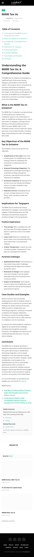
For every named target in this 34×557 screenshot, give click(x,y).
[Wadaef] (17, 3)
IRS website (22, 381)
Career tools (9, 427)
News (5, 545)
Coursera (8, 418)
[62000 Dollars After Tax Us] (17, 469)
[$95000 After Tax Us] (17, 501)
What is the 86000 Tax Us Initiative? (15, 39)
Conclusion (8, 59)
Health (11, 545)
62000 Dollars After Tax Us (11, 480)
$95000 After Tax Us (8, 513)
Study (26, 547)
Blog (21, 547)
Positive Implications (11, 50)
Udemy (7, 421)
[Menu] (3, 3)
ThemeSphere (26, 552)
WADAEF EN (10, 18)
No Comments (6, 21)
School (15, 547)
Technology (25, 545)
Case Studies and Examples (13, 56)
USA (3, 10)
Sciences (8, 547)
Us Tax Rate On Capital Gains (12, 488)
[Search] (29, 3)
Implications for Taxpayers (13, 47)
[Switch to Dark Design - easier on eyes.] (31, 3)
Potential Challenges (11, 53)
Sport (17, 545)
